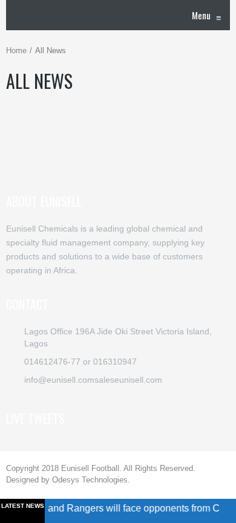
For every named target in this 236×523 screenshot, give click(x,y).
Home (16, 50)
